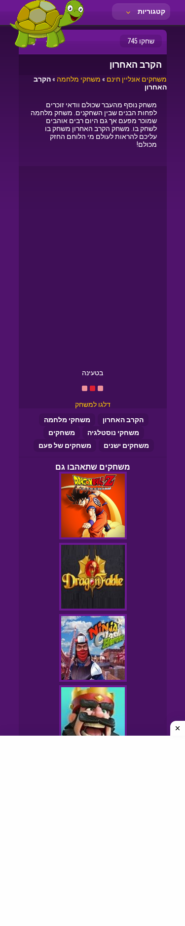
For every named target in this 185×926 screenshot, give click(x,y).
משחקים (61, 433)
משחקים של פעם (64, 445)
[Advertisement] (92, 271)
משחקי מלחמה (79, 79)
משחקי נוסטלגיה (113, 433)
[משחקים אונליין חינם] (47, 47)
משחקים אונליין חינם (137, 79)
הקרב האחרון (123, 420)
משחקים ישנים (126, 445)
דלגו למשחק (93, 404)
